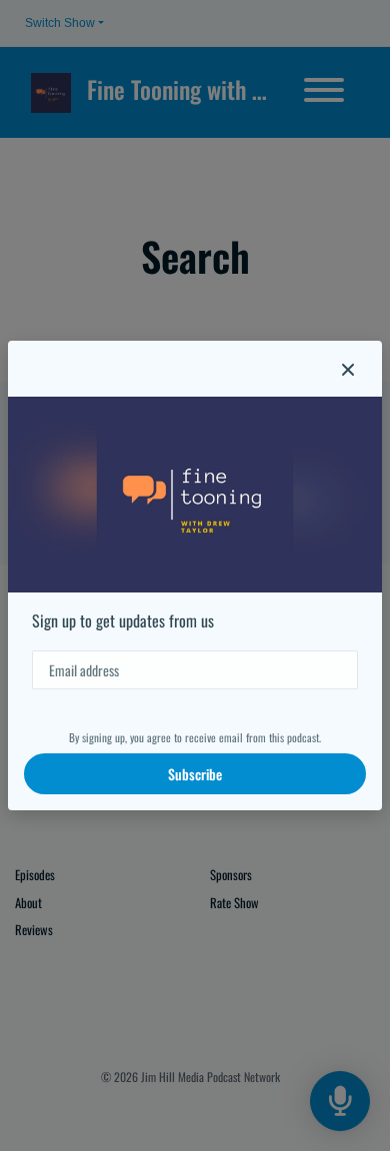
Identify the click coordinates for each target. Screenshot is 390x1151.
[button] (348, 369)
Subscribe (195, 773)
